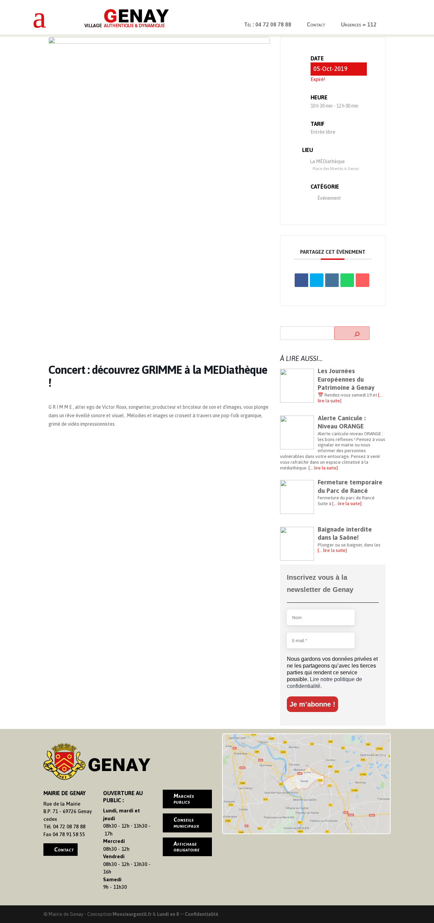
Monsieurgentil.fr (133, 914)
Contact (316, 24)
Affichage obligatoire (187, 847)
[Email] (362, 280)
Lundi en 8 (168, 914)
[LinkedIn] (332, 280)
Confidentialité (201, 914)
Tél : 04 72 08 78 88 (267, 24)
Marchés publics (184, 799)
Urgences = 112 (358, 24)
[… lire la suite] (323, 467)
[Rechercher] (352, 333)
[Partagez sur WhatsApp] (347, 280)
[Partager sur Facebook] (301, 280)
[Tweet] (316, 280)
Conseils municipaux (186, 822)
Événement (329, 198)
